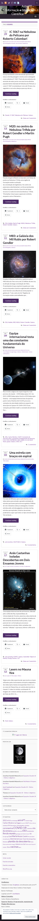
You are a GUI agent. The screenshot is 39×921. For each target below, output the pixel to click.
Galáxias (13, 247)
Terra (8, 847)
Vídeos (19, 675)
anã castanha (9, 657)
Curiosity (29, 828)
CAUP (19, 437)
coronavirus (8, 828)
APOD (29, 41)
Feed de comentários (9, 865)
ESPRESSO (13, 440)
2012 (5, 820)
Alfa (6, 437)
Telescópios (6, 461)
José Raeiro (16, 893)
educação (19, 831)
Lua (10, 836)
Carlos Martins (12, 437)
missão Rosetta (6, 839)
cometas (27, 825)
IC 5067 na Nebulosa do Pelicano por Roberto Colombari (19, 35)
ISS (31, 834)
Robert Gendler (7, 225)
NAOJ (19, 542)
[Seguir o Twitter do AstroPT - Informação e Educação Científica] (9, 2)
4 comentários (31, 545)
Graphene (16, 885)
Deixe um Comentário (29, 118)
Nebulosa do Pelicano (21, 115)
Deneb (7, 115)
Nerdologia (30, 839)
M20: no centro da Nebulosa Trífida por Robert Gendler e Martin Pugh (19, 131)
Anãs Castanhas (15, 566)
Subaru (31, 115)
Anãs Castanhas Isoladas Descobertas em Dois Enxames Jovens (16, 558)
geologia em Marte (21, 834)
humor (27, 833)
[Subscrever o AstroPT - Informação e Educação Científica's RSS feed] (2, 2)
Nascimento (19, 43)
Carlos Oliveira (8, 823)
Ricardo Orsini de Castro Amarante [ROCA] (15, 41)
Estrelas (13, 43)
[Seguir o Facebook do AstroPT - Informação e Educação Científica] (12, 2)
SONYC (15, 657)
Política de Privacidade (15, 913)
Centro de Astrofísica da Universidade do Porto (16, 350)
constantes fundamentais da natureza (23, 438)
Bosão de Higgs (28, 820)
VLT (21, 441)
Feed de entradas (8, 861)
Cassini (23, 823)
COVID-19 (20, 827)
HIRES (23, 440)
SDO (22, 844)
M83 (14, 322)
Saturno (18, 844)
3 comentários (31, 724)
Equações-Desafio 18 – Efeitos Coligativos (22, 793)
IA (26, 440)
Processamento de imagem (9, 844)
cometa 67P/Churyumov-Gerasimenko (13, 825)
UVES (17, 441)
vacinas (14, 846)
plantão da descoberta (19, 841)
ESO (8, 440)
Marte (14, 836)
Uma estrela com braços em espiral (20, 454)
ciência (34, 823)
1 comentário (32, 444)
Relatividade (25, 352)
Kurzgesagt (5, 836)
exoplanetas (30, 831)
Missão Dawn (31, 836)
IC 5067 (12, 115)
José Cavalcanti (8, 787)
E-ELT (4, 440)
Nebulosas (25, 43)
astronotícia (8, 542)
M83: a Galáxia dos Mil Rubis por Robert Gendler (19, 239)
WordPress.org (7, 869)
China (30, 823)
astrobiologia (14, 820)
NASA (23, 223)
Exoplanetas (27, 566)
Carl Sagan (17, 823)
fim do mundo (9, 833)
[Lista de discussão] (15, 2)
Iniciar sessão (7, 858)
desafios (14, 831)
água (20, 847)
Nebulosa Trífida (30, 223)
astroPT (21, 820)
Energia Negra (13, 352)
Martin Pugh (16, 223)
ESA (6, 223)
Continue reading (10, 94)
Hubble (10, 223)
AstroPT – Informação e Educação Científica (19, 10)
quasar (9, 441)
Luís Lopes (7, 566)
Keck (4, 441)
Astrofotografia (7, 43)
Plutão (31, 841)
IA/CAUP (30, 440)
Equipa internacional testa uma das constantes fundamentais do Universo (18, 340)
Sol (24, 844)
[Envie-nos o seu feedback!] (18, 2)
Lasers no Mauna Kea (20, 671)
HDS (19, 440)
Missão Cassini (22, 836)
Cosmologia (6, 352)
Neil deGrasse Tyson (20, 839)
